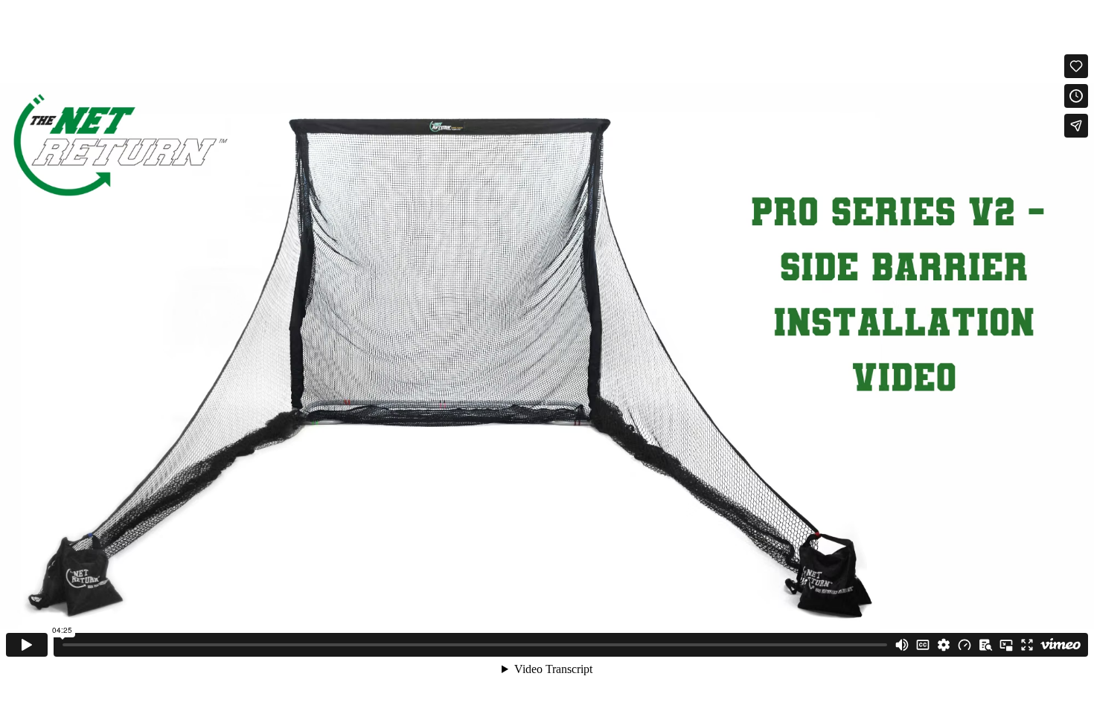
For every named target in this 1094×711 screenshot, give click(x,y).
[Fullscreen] (1027, 645)
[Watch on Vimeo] (1060, 645)
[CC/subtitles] (923, 645)
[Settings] (944, 645)
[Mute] (902, 645)
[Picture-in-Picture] (1006, 645)
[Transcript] (985, 645)
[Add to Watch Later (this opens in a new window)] (1076, 96)
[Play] (27, 645)
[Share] (1076, 126)
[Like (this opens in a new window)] (1076, 66)
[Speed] (964, 645)
